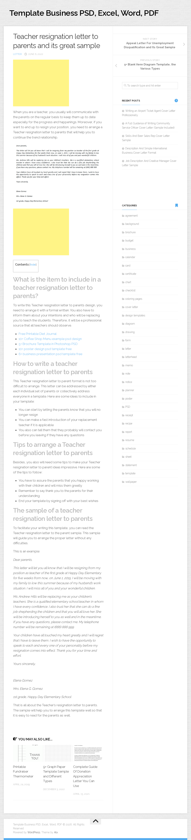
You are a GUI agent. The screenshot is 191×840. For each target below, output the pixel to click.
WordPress (33, 832)
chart (128, 282)
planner (129, 390)
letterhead (131, 356)
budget (129, 240)
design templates (135, 315)
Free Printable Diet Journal (38, 334)
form (128, 340)
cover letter (131, 307)
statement (131, 465)
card (127, 265)
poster (128, 398)
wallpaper (131, 481)
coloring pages (133, 298)
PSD (127, 406)
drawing (130, 332)
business (130, 248)
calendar (130, 257)
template (130, 473)
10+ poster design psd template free (45, 349)
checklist (130, 290)
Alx (56, 832)
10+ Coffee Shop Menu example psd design (50, 339)
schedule (130, 448)
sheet (128, 456)
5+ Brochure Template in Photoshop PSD (48, 344)
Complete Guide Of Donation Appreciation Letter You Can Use (85, 776)
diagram (130, 323)
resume (129, 440)
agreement (131, 215)
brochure (130, 232)
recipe (128, 423)
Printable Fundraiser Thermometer (23, 771)
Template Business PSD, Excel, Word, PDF (84, 13)
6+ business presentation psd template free (50, 354)
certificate (130, 273)
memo (129, 365)
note (127, 373)
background (132, 223)
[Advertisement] (41, 83)
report (128, 431)
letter (17, 54)
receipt (129, 415)
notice (128, 381)
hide (33, 264)
